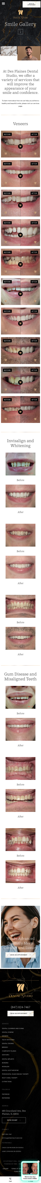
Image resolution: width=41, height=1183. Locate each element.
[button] (3, 3)
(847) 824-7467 (20, 1007)
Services (5, 1024)
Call (10, 1181)
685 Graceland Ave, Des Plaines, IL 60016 (14, 1112)
